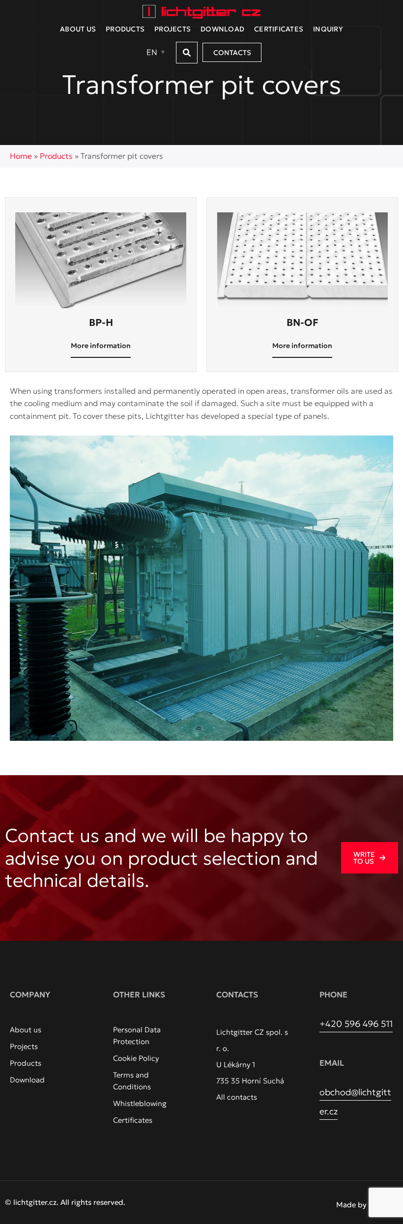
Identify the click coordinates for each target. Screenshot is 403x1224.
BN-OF (302, 322)
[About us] (25, 1030)
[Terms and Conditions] (150, 1081)
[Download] (27, 1080)
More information (101, 345)
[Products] (25, 1063)
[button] (187, 52)
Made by (352, 1204)
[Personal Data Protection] (150, 1036)
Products (56, 156)
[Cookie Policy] (136, 1058)
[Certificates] (132, 1120)
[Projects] (24, 1046)
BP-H (101, 322)
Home (21, 156)
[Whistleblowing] (140, 1103)
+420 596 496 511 (356, 1023)
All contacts (236, 1097)
